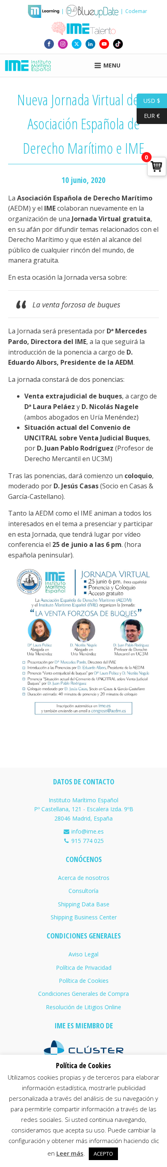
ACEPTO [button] (103, 1153)
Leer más (70, 1153)
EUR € (148, 115)
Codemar (136, 11)
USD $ (148, 100)
